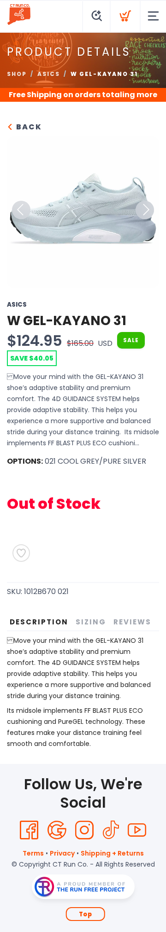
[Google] (57, 830)
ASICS (48, 74)
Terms (33, 853)
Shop (17, 74)
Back (28, 127)
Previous (21, 210)
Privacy (62, 853)
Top (85, 914)
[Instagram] (84, 830)
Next (145, 210)
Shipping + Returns (112, 853)
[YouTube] (137, 830)
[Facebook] (29, 830)
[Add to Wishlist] (21, 553)
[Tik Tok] (110, 830)
